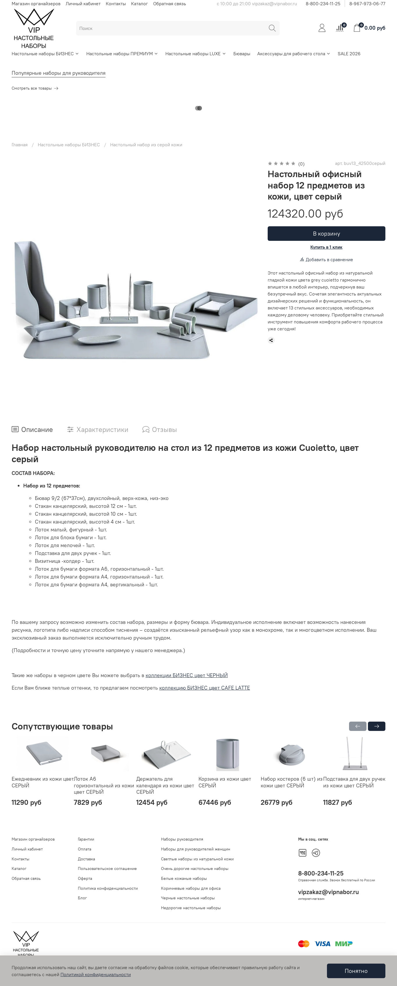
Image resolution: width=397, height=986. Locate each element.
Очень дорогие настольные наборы (194, 868)
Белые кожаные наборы (184, 878)
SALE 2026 (349, 53)
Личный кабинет (83, 3)
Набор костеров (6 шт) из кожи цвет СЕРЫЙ (292, 782)
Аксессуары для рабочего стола (291, 53)
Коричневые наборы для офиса (191, 888)
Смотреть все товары (32, 88)
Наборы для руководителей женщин (195, 849)
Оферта (85, 878)
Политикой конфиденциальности (95, 974)
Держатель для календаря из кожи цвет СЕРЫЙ (165, 785)
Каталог (139, 3)
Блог (82, 897)
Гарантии (86, 839)
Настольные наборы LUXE (193, 53)
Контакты (116, 3)
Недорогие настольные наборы (191, 907)
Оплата (84, 849)
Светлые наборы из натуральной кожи (197, 859)
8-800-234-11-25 (323, 3)
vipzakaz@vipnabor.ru (328, 892)
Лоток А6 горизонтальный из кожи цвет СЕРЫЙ (104, 785)
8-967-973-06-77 (367, 3)
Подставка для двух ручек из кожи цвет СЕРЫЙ (354, 782)
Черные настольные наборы (188, 897)
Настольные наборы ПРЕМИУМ (119, 53)
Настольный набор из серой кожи (146, 144)
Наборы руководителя (182, 839)
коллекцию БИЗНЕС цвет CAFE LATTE (204, 687)
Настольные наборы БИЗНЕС (43, 53)
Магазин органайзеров (36, 3)
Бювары (241, 53)
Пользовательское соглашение (107, 868)
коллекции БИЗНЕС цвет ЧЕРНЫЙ (187, 675)
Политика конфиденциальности (108, 888)
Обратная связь (169, 3)
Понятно (356, 970)
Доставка (86, 859)
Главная (20, 144)
